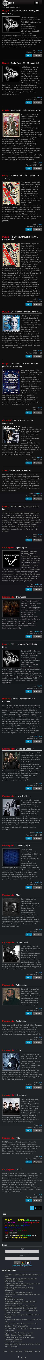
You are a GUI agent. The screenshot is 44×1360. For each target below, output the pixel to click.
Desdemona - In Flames (20, 470)
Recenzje (6, 420)
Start (5, 1351)
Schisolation (21, 985)
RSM (18, 1138)
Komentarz (37, 55)
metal (19, 1230)
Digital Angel (21, 1095)
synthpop (19, 1225)
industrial (13, 1230)
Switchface (21, 1021)
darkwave (13, 1235)
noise (29, 1235)
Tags (4, 1214)
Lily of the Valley (23, 796)
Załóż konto (16, 1266)
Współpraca (28, 1351)
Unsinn (19, 1169)
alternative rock (13, 1228)
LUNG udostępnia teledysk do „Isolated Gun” (21, 1308)
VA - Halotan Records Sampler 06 (26, 312)
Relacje (5, 63)
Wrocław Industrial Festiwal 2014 (26, 110)
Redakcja (19, 1351)
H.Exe (18, 1050)
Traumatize (21, 597)
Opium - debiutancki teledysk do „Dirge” (19, 1333)
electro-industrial (20, 1238)
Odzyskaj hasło (26, 1266)
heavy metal (14, 1219)
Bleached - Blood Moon (13, 1342)
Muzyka (5, 11)
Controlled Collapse (25, 749)
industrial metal (17, 1223)
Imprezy (5, 506)
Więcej (29, 55)
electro (32, 1220)
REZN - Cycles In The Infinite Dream (18, 1335)
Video (4, 470)
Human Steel (22, 942)
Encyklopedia (8, 547)
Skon (18, 895)
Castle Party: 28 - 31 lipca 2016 (25, 63)
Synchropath (21, 547)
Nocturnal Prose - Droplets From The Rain (20, 1306)
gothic (27, 1220)
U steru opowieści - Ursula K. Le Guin (18, 1292)
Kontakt (38, 1351)
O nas (11, 1351)
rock (24, 1235)
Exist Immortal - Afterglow (14, 1299)
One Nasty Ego (23, 845)
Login (4, 1245)
